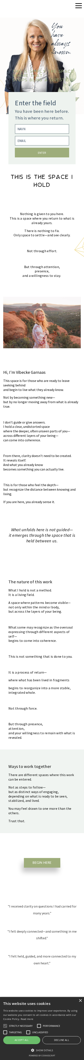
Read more (27, 1019)
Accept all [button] (22, 1040)
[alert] (42, 1028)
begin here (42, 862)
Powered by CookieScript (42, 1055)
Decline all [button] (61, 1040)
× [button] (80, 1000)
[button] (42, 1050)
